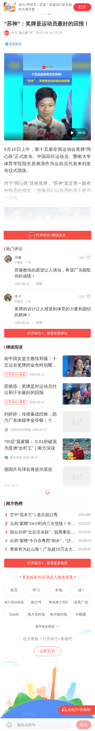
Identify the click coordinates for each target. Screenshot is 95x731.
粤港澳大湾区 (58, 602)
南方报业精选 (14, 602)
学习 (36, 590)
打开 (82, 7)
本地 (58, 590)
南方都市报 (58, 614)
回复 (39, 283)
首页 (14, 590)
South (14, 614)
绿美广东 (81, 602)
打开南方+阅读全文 (51, 235)
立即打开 (47, 651)
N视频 (81, 614)
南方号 (36, 602)
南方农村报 (36, 614)
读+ (81, 590)
